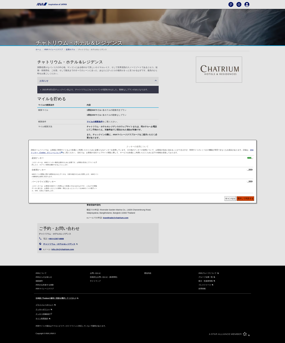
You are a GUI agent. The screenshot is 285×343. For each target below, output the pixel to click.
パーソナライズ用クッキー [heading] (44, 181)
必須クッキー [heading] (38, 158)
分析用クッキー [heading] (39, 170)
